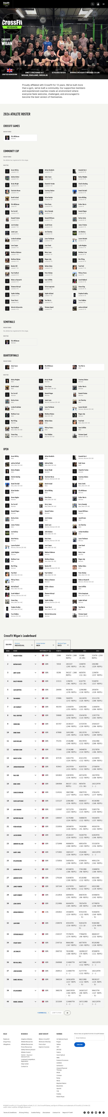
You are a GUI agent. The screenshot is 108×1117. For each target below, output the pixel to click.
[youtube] (96, 1113)
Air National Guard (62, 1039)
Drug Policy (7, 1041)
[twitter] (88, 1113)
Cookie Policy (35, 1112)
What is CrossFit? (44, 1039)
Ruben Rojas (60, 1096)
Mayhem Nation (61, 1083)
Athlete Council (25, 1052)
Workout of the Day (45, 1041)
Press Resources (26, 1047)
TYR (58, 1091)
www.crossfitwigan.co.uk (85, 72)
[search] (92, 4)
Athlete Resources (27, 1041)
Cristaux (59, 1075)
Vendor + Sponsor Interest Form (26, 1056)
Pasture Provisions (62, 1060)
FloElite (59, 1094)
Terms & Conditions (10, 1112)
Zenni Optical (61, 1055)
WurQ (58, 1080)
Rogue (59, 1041)
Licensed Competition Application (28, 1060)
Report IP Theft (68, 1112)
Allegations (6, 1044)
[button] (103, 4)
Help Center (25, 1064)
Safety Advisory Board (28, 1049)
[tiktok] (104, 1113)
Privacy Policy (24, 1112)
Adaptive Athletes (26, 1039)
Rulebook (6, 1039)
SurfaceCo (60, 1065)
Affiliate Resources (27, 1044)
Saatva (59, 1052)
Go (67, 1013)
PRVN (58, 1072)
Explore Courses (44, 1047)
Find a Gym (42, 1044)
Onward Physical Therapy (62, 1069)
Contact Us (24, 1066)
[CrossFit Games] (6, 4)
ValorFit (59, 1088)
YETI (58, 1047)
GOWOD (59, 1063)
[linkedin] (100, 1113)
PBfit (58, 1057)
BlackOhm (60, 1086)
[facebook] (85, 1113)
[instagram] (92, 1113)
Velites (59, 1044)
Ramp (58, 1078)
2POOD (59, 1049)
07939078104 (59, 72)
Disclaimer (46, 1112)
